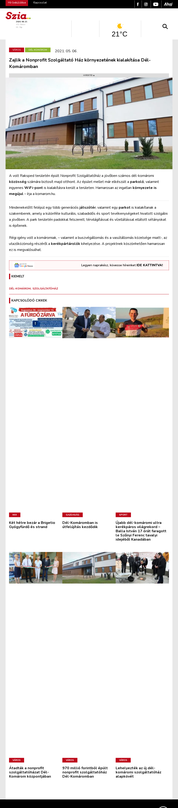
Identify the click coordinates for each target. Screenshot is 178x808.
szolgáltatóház (45, 288)
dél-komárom (20, 288)
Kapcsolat (40, 2)
